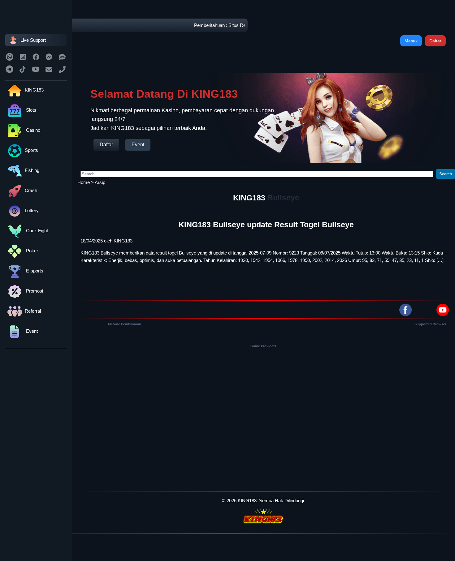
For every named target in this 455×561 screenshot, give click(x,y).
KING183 (34, 89)
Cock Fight (36, 230)
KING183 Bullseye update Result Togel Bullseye (266, 224)
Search (445, 174)
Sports (31, 150)
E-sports (34, 270)
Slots (30, 110)
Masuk (411, 40)
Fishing (32, 170)
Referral (33, 311)
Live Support (33, 40)
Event (31, 331)
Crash (31, 190)
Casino (32, 130)
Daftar (435, 40)
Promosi (34, 290)
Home (83, 182)
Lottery (32, 210)
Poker (31, 250)
